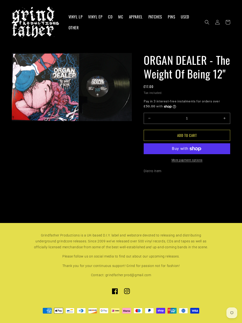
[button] (207, 22)
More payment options (187, 160)
